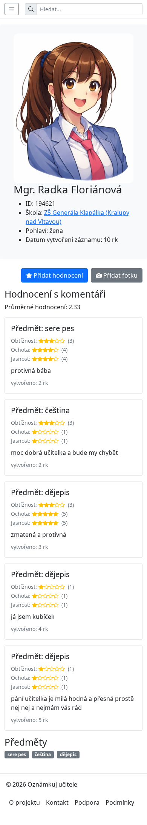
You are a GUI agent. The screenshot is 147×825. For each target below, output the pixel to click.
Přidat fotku (120, 275)
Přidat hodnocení (58, 275)
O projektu (24, 802)
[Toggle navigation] (12, 9)
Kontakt (57, 802)
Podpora (87, 802)
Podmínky (120, 802)
